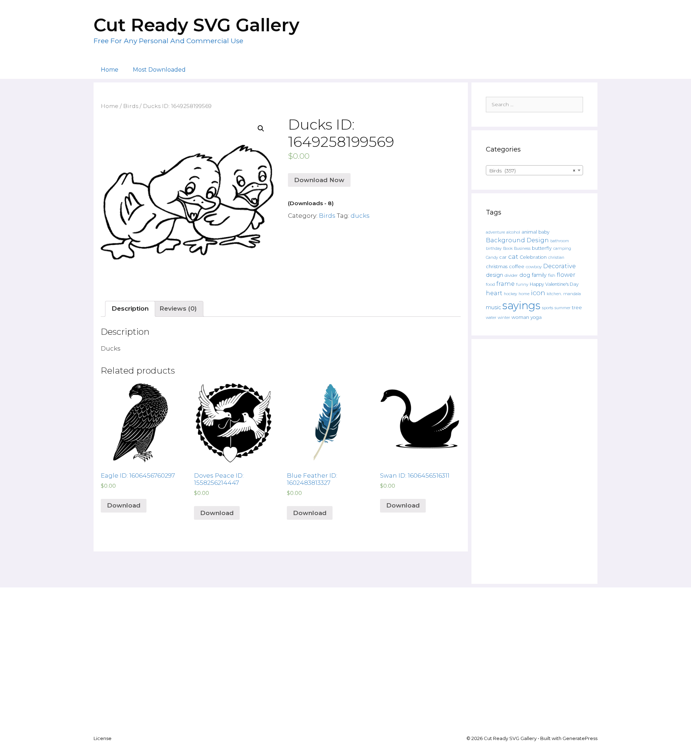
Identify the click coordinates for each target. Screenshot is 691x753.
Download (123, 505)
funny (522, 284)
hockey (510, 294)
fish (551, 275)
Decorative (559, 266)
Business (522, 248)
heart (494, 293)
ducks (360, 215)
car (503, 257)
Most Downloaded (159, 69)
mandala (572, 293)
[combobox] (534, 170)
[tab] (130, 309)
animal (529, 232)
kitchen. (554, 294)
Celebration (533, 257)
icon (538, 293)
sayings (521, 305)
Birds (130, 106)
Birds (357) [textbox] (532, 170)
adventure (495, 232)
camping (562, 248)
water (491, 317)
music (493, 307)
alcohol (513, 232)
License (103, 738)
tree (577, 307)
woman (520, 317)
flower (566, 274)
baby (544, 232)
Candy (492, 257)
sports (547, 307)
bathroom (559, 240)
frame (505, 283)
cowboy (534, 266)
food (490, 284)
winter (504, 317)
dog (524, 275)
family (539, 275)
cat (513, 256)
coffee (516, 266)
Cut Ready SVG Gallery (196, 25)
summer (562, 308)
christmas (496, 266)
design (494, 275)
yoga (536, 317)
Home (109, 69)
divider (511, 275)
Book (507, 248)
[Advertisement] (534, 461)
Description (130, 308)
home (524, 294)
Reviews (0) (178, 308)
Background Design (517, 240)
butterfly (542, 248)
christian (556, 257)
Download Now (319, 180)
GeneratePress (580, 738)
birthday (494, 248)
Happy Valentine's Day (554, 284)
